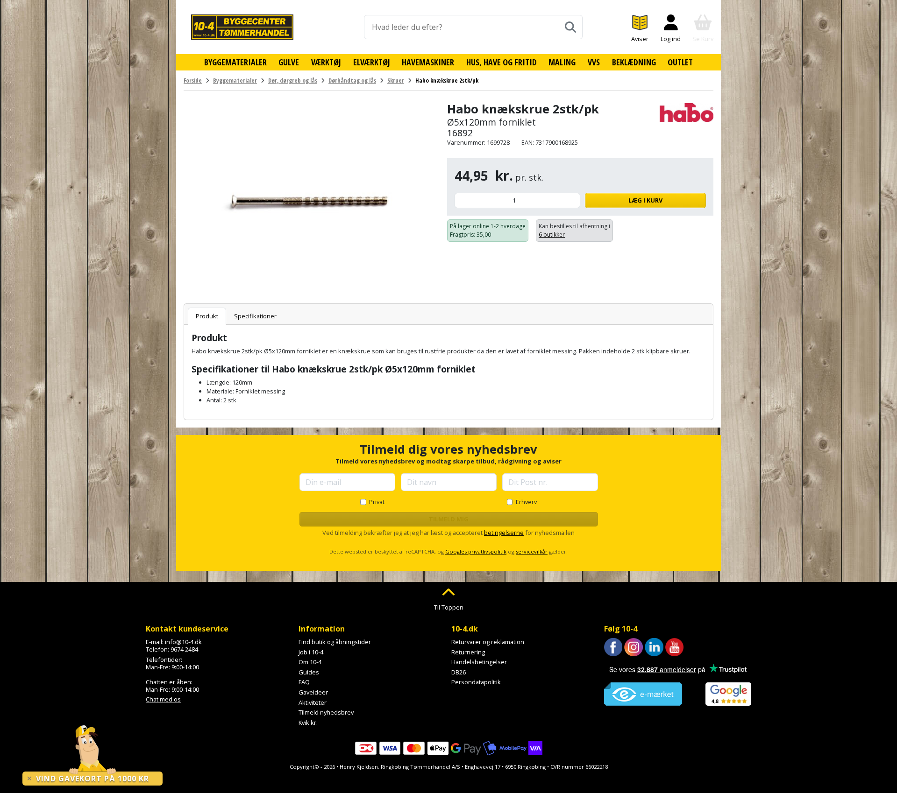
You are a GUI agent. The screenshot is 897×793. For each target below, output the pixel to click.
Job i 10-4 (311, 652)
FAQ (304, 682)
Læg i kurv (645, 200)
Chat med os (163, 699)
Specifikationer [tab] (255, 316)
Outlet (680, 62)
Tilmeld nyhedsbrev (326, 712)
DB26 (458, 672)
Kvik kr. (308, 722)
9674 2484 (184, 649)
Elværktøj (371, 62)
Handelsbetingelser (479, 662)
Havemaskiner (428, 62)
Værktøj (326, 62)
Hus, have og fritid (501, 62)
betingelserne (504, 532)
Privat (376, 502)
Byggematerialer (235, 62)
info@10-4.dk (183, 642)
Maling (562, 62)
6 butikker (552, 235)
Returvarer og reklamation (487, 642)
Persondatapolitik (476, 682)
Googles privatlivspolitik (475, 551)
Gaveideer (313, 692)
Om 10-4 (310, 662)
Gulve (288, 62)
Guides (309, 672)
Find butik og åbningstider (335, 642)
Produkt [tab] (207, 316)
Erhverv (526, 502)
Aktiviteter (313, 702)
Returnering (468, 652)
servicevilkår (532, 551)
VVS (594, 62)
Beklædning (634, 62)
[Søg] (570, 27)
